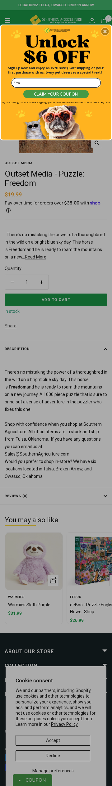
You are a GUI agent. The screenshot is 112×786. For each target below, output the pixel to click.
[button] (105, 31)
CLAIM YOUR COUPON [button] (56, 94)
